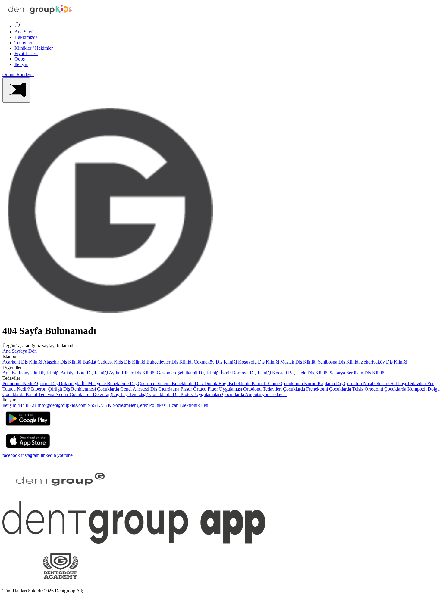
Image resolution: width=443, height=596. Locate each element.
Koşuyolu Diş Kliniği (259, 361)
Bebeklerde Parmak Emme (255, 383)
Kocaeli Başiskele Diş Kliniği (301, 372)
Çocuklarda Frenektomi (306, 389)
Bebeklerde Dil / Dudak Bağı (200, 383)
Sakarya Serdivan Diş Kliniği (357, 372)
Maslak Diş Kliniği (298, 361)
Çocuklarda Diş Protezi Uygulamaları (185, 394)
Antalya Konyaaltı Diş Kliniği (31, 372)
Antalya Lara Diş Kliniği (85, 372)
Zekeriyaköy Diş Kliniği (384, 361)
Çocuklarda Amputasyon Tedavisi (254, 394)
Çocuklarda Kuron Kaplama (308, 383)
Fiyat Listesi (26, 53)
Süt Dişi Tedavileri (409, 383)
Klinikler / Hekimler (33, 48)
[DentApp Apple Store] (28, 449)
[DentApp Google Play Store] (28, 427)
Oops (19, 58)
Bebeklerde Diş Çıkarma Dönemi (139, 383)
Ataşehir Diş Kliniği (63, 361)
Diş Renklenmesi (80, 389)
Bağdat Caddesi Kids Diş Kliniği (114, 361)
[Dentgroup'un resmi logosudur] (60, 498)
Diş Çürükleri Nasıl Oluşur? (363, 383)
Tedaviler (23, 42)
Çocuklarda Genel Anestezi (123, 389)
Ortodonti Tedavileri (263, 389)
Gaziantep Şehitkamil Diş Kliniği (189, 372)
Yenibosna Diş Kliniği (339, 361)
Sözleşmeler (125, 405)
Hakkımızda (26, 37)
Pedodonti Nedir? (19, 383)
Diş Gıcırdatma (165, 389)
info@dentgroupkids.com (62, 405)
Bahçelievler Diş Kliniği (170, 361)
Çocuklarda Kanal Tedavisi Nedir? (36, 394)
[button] (16, 90)
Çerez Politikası (152, 405)
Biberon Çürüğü (47, 389)
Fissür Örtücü (194, 389)
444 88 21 (27, 405)
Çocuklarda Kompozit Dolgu (412, 389)
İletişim (21, 64)
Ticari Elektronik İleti (188, 405)
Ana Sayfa (24, 31)
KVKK (105, 405)
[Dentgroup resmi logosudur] (40, 14)
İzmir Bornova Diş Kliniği (246, 372)
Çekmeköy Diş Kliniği (216, 361)
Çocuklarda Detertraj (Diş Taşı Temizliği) (109, 394)
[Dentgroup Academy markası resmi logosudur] (60, 585)
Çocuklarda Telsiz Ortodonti (356, 389)
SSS (92, 405)
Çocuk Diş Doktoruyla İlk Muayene (72, 383)
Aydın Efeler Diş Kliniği (133, 372)
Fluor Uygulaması (225, 389)
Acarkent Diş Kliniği (22, 361)
